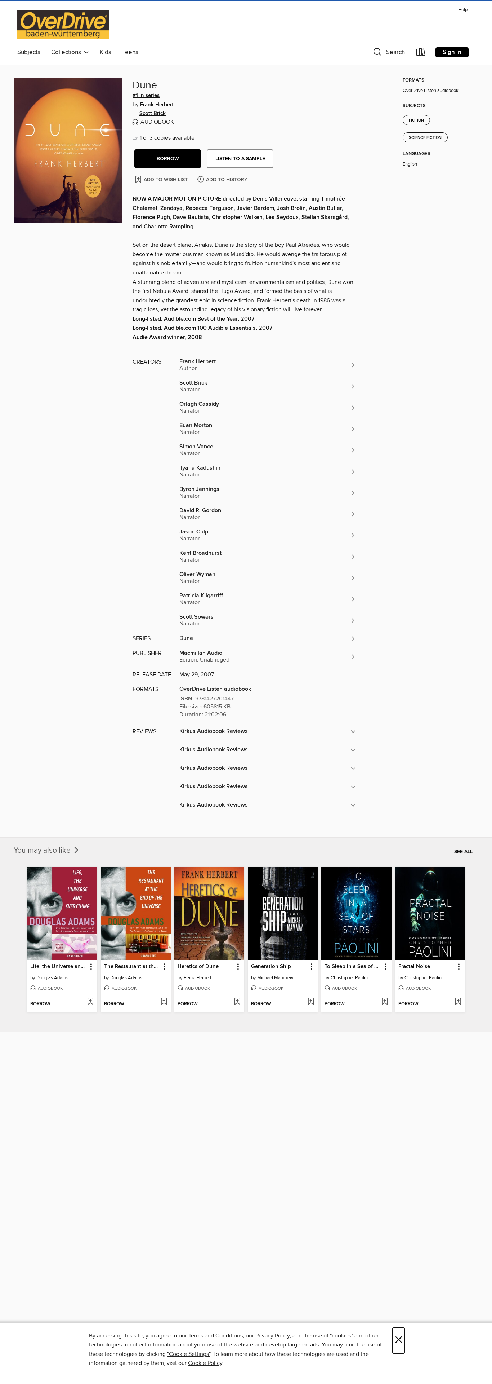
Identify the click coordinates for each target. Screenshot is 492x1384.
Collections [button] (67, 52)
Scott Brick (152, 113)
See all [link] (463, 851)
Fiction (416, 120)
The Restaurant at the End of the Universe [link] (132, 966)
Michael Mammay (275, 978)
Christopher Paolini (350, 978)
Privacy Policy (272, 1335)
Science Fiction (425, 137)
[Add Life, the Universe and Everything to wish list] (90, 1002)
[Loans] (421, 54)
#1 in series (146, 95)
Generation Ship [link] (271, 966)
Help (463, 10)
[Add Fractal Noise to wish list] (457, 1002)
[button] (388, 54)
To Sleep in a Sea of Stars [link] (353, 966)
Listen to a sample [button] (240, 158)
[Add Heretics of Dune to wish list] (237, 1002)
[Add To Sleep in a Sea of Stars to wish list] (384, 1002)
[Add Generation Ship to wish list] (310, 1002)
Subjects (28, 52)
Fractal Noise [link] (414, 966)
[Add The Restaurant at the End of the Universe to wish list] (163, 1002)
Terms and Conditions (215, 1335)
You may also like (43, 850)
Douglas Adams (52, 978)
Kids (105, 52)
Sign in (452, 52)
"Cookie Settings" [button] (188, 1354)
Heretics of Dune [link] (198, 966)
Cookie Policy (205, 1363)
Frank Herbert (157, 105)
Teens (130, 52)
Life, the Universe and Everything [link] (58, 966)
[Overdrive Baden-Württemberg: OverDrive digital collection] (63, 25)
